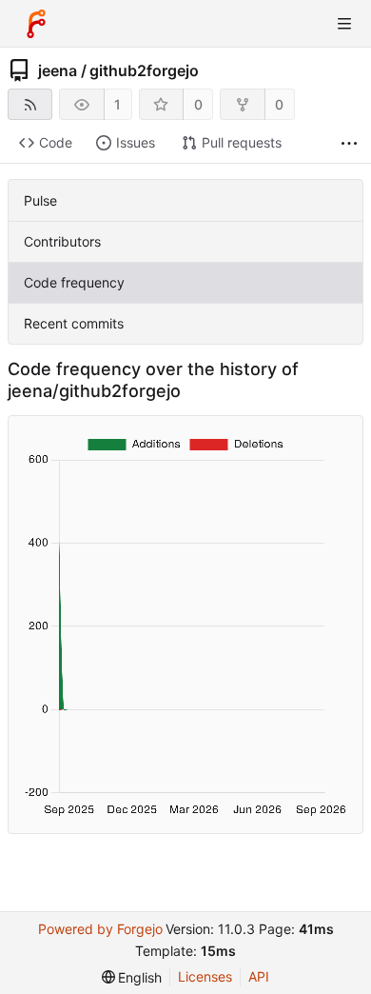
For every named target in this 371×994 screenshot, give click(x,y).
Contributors (62, 241)
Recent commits (74, 323)
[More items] (349, 143)
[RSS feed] (30, 104)
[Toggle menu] (344, 24)
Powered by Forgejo (100, 929)
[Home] (36, 24)
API (258, 976)
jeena (57, 70)
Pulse (40, 200)
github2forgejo (144, 70)
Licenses (205, 976)
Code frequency (74, 282)
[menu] (132, 977)
